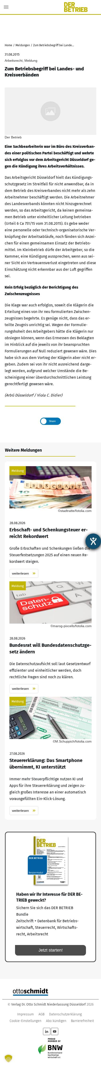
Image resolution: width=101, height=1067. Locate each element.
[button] (8, 1058)
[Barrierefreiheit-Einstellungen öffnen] (93, 541)
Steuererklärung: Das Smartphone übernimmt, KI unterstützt (50, 756)
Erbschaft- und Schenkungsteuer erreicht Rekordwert (50, 522)
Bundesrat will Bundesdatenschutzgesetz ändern (50, 637)
